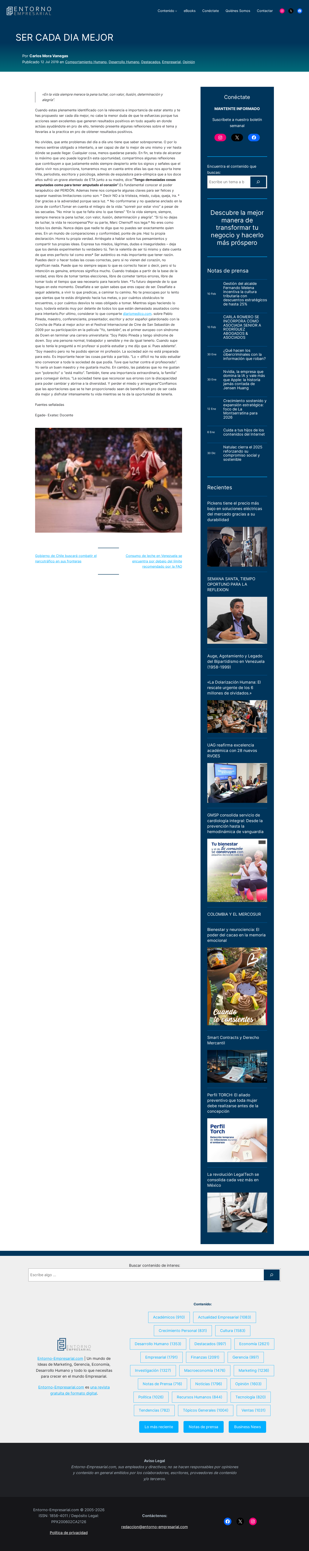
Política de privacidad (69, 1532)
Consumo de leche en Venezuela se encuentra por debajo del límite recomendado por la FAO (154, 561)
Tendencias (154, 1410)
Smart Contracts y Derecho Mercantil (233, 1040)
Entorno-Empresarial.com (60, 1358)
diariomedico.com (137, 313)
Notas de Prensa (162, 1384)
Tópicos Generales (205, 1410)
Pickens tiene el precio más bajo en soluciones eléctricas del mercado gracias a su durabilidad (234, 511)
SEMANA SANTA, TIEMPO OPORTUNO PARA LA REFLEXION (231, 584)
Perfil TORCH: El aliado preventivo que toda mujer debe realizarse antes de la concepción (232, 1103)
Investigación (153, 1370)
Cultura (233, 1330)
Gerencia (245, 1357)
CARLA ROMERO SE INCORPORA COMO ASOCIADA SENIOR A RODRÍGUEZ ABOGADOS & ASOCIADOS (242, 327)
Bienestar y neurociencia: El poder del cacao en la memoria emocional (236, 935)
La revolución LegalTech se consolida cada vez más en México (233, 1180)
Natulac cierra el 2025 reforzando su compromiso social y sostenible (242, 453)
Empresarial (171, 62)
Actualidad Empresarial (224, 1317)
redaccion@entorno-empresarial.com (154, 1527)
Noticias (208, 1384)
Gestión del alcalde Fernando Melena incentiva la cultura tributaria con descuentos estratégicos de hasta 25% (245, 294)
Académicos (169, 1317)
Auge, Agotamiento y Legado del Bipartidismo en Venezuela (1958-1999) (236, 661)
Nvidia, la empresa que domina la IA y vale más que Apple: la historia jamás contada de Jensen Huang (244, 380)
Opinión (189, 62)
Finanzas (205, 1357)
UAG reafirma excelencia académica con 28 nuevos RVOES (232, 750)
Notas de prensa (203, 1427)
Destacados (150, 62)
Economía (254, 1344)
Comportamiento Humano (86, 62)
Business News (247, 1427)
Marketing (254, 1370)
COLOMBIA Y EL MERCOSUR (234, 914)
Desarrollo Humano (124, 62)
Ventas (254, 1410)
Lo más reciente (159, 1427)
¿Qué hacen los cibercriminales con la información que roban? (244, 354)
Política (151, 1397)
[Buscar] (258, 182)
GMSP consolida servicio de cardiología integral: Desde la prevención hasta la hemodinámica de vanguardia (235, 823)
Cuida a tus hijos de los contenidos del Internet (244, 432)
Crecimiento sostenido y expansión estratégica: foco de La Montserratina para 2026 (245, 409)
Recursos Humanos (199, 1397)
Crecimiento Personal (183, 1330)
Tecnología (250, 1397)
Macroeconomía (205, 1370)
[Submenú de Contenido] (176, 11)
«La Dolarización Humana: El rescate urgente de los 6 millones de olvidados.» (234, 688)
